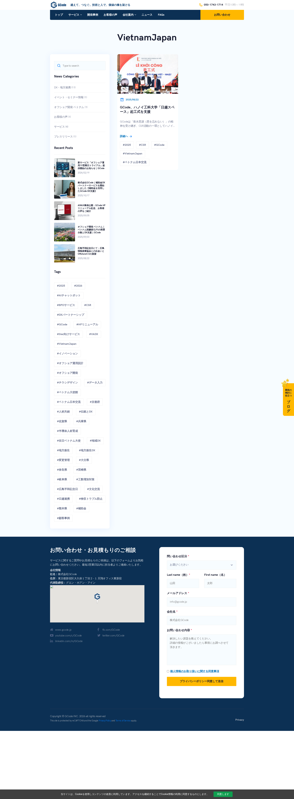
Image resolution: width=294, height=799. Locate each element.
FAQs (161, 14)
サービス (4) (61, 126)
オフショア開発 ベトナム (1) (70, 107)
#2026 (78, 285)
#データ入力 (95, 382)
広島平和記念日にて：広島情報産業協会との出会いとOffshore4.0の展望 (91, 251)
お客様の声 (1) (62, 117)
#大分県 (84, 460)
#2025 (61, 285)
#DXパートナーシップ (70, 315)
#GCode (62, 324)
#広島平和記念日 (67, 489)
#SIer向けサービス (68, 334)
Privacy (239, 720)
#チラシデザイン (67, 382)
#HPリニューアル (87, 324)
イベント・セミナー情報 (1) (70, 97)
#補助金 (81, 508)
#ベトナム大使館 (67, 392)
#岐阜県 (62, 479)
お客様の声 (110, 14)
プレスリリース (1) (65, 136)
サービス (73, 14)
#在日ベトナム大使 (69, 440)
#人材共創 (63, 411)
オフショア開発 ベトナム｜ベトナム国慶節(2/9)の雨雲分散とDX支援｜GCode (91, 229)
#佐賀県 (62, 421)
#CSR (87, 305)
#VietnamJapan (66, 344)
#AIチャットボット (69, 295)
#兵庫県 (81, 421)
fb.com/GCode (111, 629)
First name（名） (215, 575)
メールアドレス (178, 593)
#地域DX (95, 440)
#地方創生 (63, 450)
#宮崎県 (81, 469)
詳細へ (124, 136)
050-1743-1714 (213, 4)
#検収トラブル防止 (91, 499)
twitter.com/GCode (113, 635)
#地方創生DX (87, 450)
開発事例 (92, 14)
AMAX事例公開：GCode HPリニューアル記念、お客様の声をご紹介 (91, 208)
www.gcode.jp (63, 629)
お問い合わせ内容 (179, 630)
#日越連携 (63, 499)
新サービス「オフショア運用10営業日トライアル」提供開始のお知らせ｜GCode (91, 165)
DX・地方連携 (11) (65, 87)
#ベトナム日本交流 (69, 402)
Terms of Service (123, 720)
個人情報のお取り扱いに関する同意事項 (194, 671)
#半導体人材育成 (67, 431)
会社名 (172, 611)
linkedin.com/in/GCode (68, 641)
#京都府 (95, 402)
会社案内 (128, 14)
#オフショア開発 (67, 373)
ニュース (147, 14)
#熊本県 (62, 508)
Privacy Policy (105, 720)
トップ (59, 14)
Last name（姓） (178, 575)
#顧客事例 (63, 518)
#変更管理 (63, 460)
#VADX (93, 334)
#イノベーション (67, 353)
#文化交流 (93, 489)
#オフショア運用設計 (70, 363)
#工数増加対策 (85, 479)
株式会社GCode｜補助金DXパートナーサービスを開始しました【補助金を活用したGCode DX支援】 (91, 187)
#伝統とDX (86, 411)
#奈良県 (62, 469)
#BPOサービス (66, 305)
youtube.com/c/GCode (68, 635)
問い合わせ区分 (178, 556)
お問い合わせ (222, 14)
